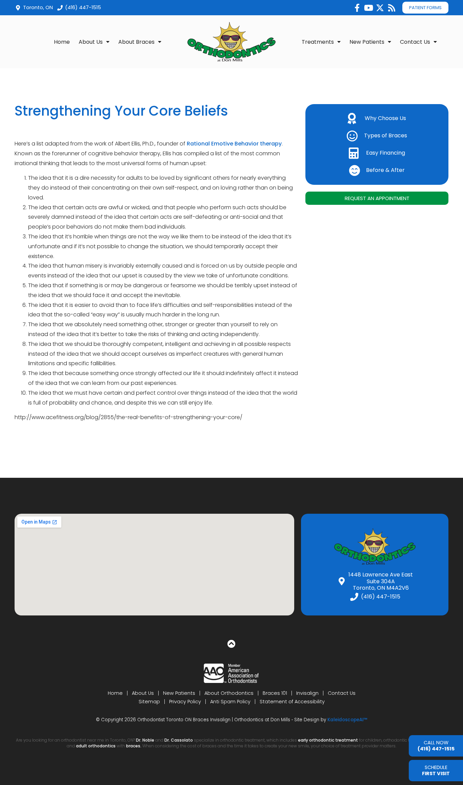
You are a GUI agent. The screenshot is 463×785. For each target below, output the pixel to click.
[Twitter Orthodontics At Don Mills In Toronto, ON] (380, 8)
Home (62, 42)
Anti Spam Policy (230, 701)
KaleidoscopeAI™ (347, 720)
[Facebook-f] (357, 8)
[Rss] (391, 8)
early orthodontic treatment (328, 740)
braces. (134, 746)
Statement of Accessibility (292, 701)
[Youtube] (368, 8)
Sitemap (149, 701)
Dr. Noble (145, 740)
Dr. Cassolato (178, 740)
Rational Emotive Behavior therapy (234, 144)
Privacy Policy (185, 701)
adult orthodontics (96, 746)
